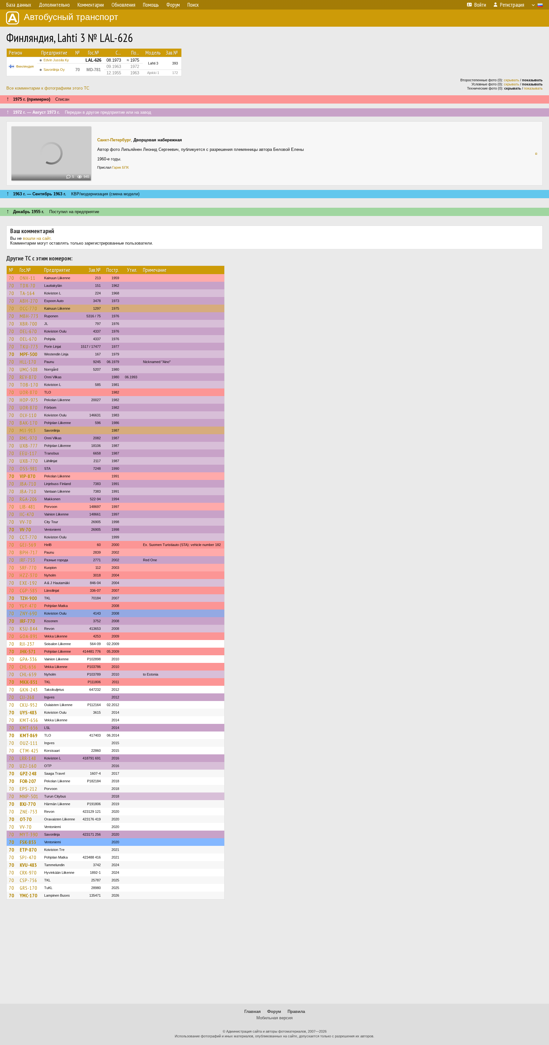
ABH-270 (29, 301)
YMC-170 (28, 895)
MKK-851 (29, 682)
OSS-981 (28, 468)
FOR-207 (28, 781)
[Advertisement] (274, 954)
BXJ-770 (28, 804)
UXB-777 (29, 445)
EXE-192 (28, 583)
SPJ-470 (28, 857)
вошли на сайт (37, 238)
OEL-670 (28, 331)
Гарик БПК (120, 167)
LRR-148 (28, 758)
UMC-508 (29, 369)
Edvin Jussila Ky (56, 60)
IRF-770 (27, 621)
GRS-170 (28, 888)
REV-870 (28, 377)
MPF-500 (28, 354)
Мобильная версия (274, 1017)
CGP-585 (28, 590)
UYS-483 (28, 712)
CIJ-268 (27, 697)
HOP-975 (29, 400)
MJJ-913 (28, 430)
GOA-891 (29, 636)
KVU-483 (28, 865)
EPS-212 (28, 788)
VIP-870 (27, 476)
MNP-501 (29, 796)
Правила (296, 1011)
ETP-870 (28, 849)
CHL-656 (28, 667)
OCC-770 (28, 308)
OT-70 (25, 819)
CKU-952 (28, 705)
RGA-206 (28, 499)
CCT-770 (28, 537)
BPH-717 (29, 552)
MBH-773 (29, 316)
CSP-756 (28, 880)
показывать (533, 88)
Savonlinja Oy (54, 69)
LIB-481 (28, 506)
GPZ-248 (28, 773)
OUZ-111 (29, 743)
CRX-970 (28, 872)
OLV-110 (28, 415)
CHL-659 (28, 674)
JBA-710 (28, 484)
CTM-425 (29, 750)
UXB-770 (29, 461)
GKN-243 (29, 689)
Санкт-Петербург (114, 140)
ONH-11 (28, 278)
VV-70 (25, 522)
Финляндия (25, 66)
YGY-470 (28, 606)
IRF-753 (27, 560)
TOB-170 (29, 384)
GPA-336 (28, 659)
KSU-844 (28, 628)
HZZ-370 (28, 575)
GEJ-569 (28, 545)
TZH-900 (28, 598)
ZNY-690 (28, 613)
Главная (252, 1011)
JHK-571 (28, 651)
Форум (274, 1011)
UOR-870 (28, 392)
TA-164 (27, 293)
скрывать (511, 80)
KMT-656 (29, 720)
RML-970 (28, 438)
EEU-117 (28, 453)
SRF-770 (28, 567)
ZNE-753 (28, 811)
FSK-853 (28, 842)
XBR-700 (28, 323)
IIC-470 (27, 514)
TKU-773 (29, 346)
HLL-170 (28, 362)
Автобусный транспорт (71, 17)
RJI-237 (27, 644)
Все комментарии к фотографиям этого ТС (47, 88)
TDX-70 (27, 285)
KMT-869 (28, 735)
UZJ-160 (28, 766)
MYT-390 (29, 834)
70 (11, 278)
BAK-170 (28, 423)
